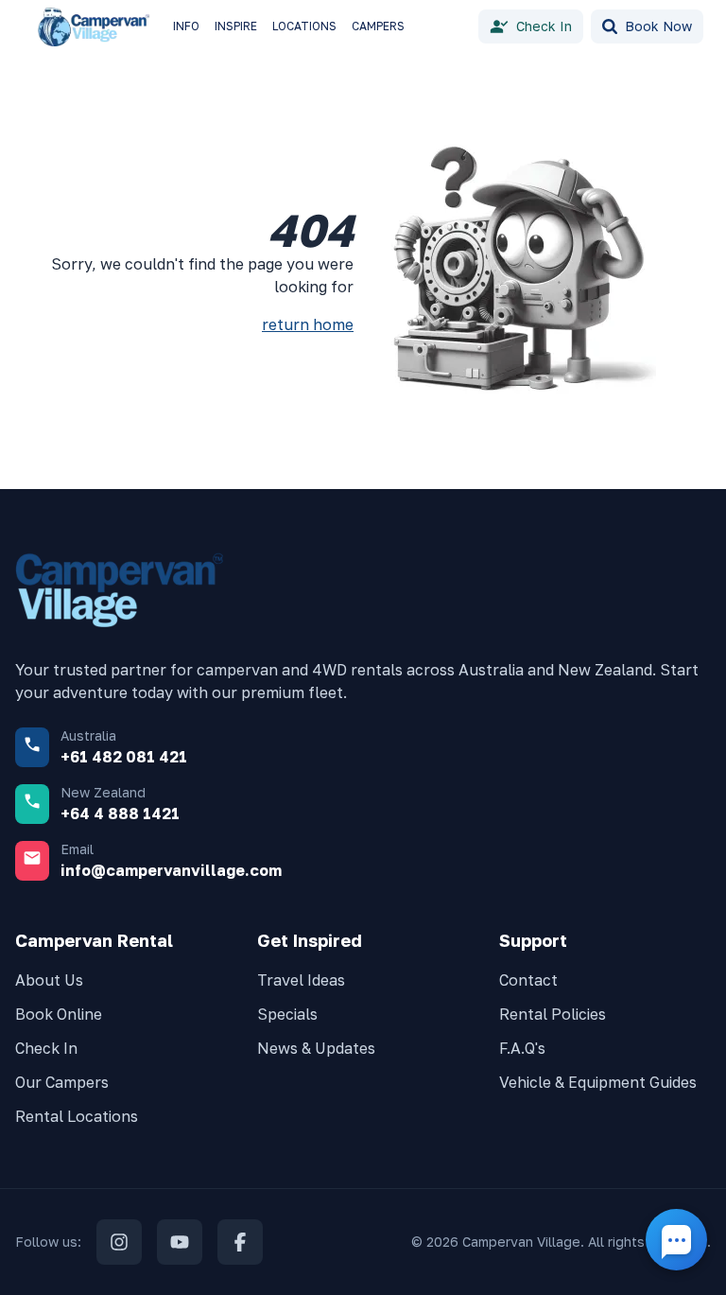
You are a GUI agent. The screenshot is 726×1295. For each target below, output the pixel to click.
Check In (544, 26)
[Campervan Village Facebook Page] (240, 1242)
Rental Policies (552, 1014)
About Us (49, 980)
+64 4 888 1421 (120, 813)
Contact (528, 980)
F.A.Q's (522, 1048)
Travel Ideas (301, 980)
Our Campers (62, 1082)
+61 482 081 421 (123, 756)
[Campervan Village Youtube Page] (179, 1242)
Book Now (658, 26)
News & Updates (316, 1048)
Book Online (58, 1014)
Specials (287, 1014)
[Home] (98, 27)
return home (308, 324)
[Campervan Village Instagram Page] (119, 1242)
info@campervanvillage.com (171, 870)
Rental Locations (76, 1116)
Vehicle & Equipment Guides (598, 1082)
